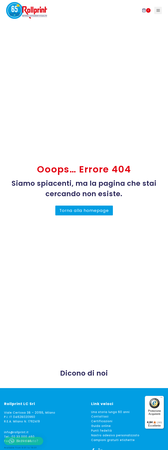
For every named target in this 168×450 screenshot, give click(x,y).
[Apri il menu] (158, 10)
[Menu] (161, 398)
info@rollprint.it (16, 432)
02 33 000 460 (23, 437)
